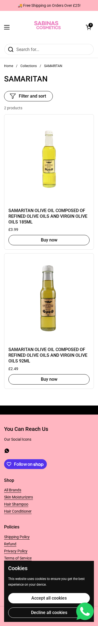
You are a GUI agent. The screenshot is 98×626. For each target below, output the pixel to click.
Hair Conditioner (18, 511)
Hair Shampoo (16, 504)
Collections (28, 66)
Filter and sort (32, 96)
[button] (88, 27)
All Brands (12, 490)
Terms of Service (18, 558)
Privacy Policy (15, 551)
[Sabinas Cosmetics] (47, 27)
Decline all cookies (49, 612)
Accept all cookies (49, 598)
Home (8, 66)
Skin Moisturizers (18, 497)
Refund (10, 544)
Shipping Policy (17, 537)
